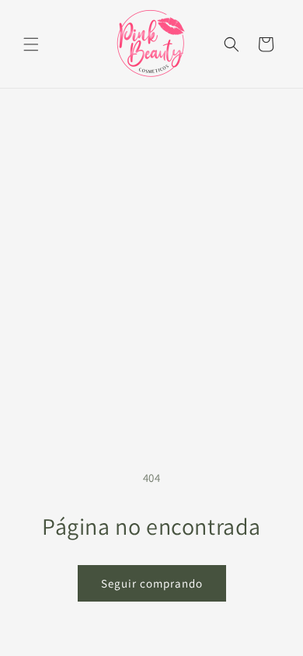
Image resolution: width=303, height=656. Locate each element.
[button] (31, 44)
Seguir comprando (152, 583)
